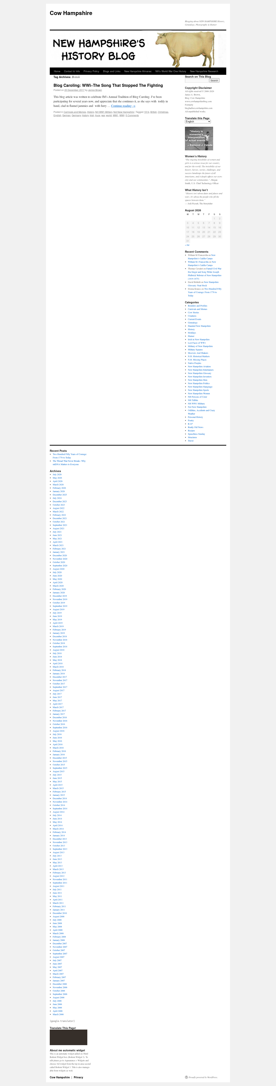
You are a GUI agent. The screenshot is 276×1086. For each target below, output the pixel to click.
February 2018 (59, 670)
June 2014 (57, 818)
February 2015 (59, 791)
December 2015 (60, 757)
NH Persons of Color (197, 396)
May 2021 (57, 538)
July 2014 (57, 815)
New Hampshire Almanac (138, 71)
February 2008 (59, 936)
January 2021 (59, 551)
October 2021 (59, 521)
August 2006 (58, 997)
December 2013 (60, 838)
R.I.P (190, 423)
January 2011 (59, 909)
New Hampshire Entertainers (201, 369)
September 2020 (60, 565)
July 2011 (57, 889)
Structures (192, 437)
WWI (121, 115)
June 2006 (57, 1004)
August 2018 (58, 649)
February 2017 (59, 710)
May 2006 (57, 1007)
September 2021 (60, 524)
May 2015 (57, 781)
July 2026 (57, 474)
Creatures (192, 315)
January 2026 (59, 491)
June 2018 (57, 656)
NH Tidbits (193, 400)
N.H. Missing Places (197, 359)
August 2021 (58, 528)
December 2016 (60, 717)
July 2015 (57, 774)
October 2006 (59, 990)
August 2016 (58, 730)
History (90, 111)
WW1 (115, 115)
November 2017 (60, 680)
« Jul (187, 244)
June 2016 (57, 737)
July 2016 (57, 734)
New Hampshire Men (197, 379)
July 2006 (57, 1000)
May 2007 (57, 966)
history (85, 115)
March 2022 (58, 511)
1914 (146, 111)
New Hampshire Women (199, 393)
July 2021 (57, 531)
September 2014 (60, 808)
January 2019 (59, 632)
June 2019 (57, 616)
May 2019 (57, 619)
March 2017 (58, 707)
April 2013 (58, 865)
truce (97, 115)
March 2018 (58, 666)
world (109, 115)
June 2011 (57, 892)
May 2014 (57, 821)
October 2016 (59, 724)
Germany (76, 115)
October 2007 (59, 950)
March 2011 (58, 902)
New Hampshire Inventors (200, 376)
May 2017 (57, 700)
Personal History (195, 416)
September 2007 (60, 953)
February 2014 (59, 831)
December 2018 (60, 636)
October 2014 (59, 804)
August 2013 (58, 852)
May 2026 (57, 477)
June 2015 (57, 777)
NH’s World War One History (170, 71)
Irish (92, 115)
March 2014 (58, 828)
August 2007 (58, 956)
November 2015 (60, 761)
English (57, 115)
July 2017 (57, 693)
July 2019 (57, 612)
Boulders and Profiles (197, 305)
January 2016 (59, 754)
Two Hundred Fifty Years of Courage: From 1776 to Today (205, 292)
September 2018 (60, 646)
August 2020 (58, 568)
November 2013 (60, 842)
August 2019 (58, 609)
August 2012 (58, 875)
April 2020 (58, 582)
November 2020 (60, 558)
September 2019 (60, 605)
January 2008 (59, 939)
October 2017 (59, 683)
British (153, 111)
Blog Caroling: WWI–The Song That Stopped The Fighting (108, 85)
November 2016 (60, 720)
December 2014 (60, 798)
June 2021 (57, 535)
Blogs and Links (112, 71)
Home (57, 71)
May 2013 (57, 862)
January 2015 (59, 794)
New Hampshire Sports (198, 389)
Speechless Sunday (196, 433)
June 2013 (57, 858)
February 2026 (59, 487)
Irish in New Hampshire (199, 339)
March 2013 (58, 869)
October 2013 (59, 845)
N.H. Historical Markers (199, 356)
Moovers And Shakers (198, 352)
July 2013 (57, 855)
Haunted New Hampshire (199, 325)
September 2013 (60, 848)
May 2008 (57, 926)
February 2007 (59, 977)
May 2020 (57, 578)
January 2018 (59, 673)
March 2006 (58, 1014)
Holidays (192, 332)
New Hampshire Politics (199, 383)
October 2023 (59, 504)
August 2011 (58, 885)
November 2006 (60, 987)
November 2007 (60, 946)
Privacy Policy (91, 71)
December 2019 (60, 595)
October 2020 (59, 562)
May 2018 (57, 659)
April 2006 (58, 1010)
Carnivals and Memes (75, 111)
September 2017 (60, 686)
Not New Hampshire (123, 111)
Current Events (194, 319)
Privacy (78, 1077)
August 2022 (58, 508)
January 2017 (59, 713)
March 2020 (58, 585)
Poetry (191, 420)
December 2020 (60, 555)
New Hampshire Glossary (199, 373)
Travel (190, 440)
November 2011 (60, 879)
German (66, 115)
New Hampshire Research (204, 71)
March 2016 (58, 747)
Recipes (191, 430)
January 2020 (59, 592)
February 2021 (59, 548)
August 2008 (58, 916)
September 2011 (60, 882)
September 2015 (60, 767)
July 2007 (57, 960)
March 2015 (58, 788)
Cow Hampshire (71, 13)
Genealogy (193, 322)
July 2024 (57, 497)
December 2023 (60, 501)
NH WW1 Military (103, 111)
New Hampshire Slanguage (200, 386)
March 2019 (58, 626)
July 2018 (57, 653)
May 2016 (57, 740)
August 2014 (58, 811)
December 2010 (60, 912)
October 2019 (59, 602)
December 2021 (60, 518)
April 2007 (58, 970)
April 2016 (58, 744)
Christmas (163, 111)
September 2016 (60, 727)
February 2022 (59, 514)
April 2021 (58, 541)
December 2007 (60, 943)
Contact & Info (72, 71)
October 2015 (59, 764)
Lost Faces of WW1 (197, 342)
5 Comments (132, 115)
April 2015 (58, 784)
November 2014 (60, 801)
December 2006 (60, 983)
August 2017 (58, 690)
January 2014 (59, 835)
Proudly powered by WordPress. (203, 1077)
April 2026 (58, 481)
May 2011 (57, 896)
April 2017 (58, 703)
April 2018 (58, 663)
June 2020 (57, 575)
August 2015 (58, 771)
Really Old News (195, 427)
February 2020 (59, 589)
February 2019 (59, 629)
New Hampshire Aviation (199, 366)
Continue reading (123, 106)
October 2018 (59, 643)
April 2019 (58, 622)
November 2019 (60, 599)
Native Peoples (194, 362)
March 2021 (58, 545)
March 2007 (58, 973)
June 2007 (57, 963)
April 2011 (58, 899)
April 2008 (58, 929)
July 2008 (57, 919)
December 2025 (60, 494)
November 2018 (60, 639)
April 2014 (58, 825)
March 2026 (58, 484)
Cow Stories (193, 312)
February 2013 (59, 872)
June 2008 (57, 923)
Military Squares (195, 349)
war (103, 115)
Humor (191, 335)
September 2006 (60, 993)
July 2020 (57, 572)
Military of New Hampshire (200, 346)
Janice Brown (95, 89)
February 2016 (59, 750)
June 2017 (57, 697)
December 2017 (60, 676)
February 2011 (59, 906)
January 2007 (59, 980)
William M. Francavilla (198, 261)
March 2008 (58, 933)
